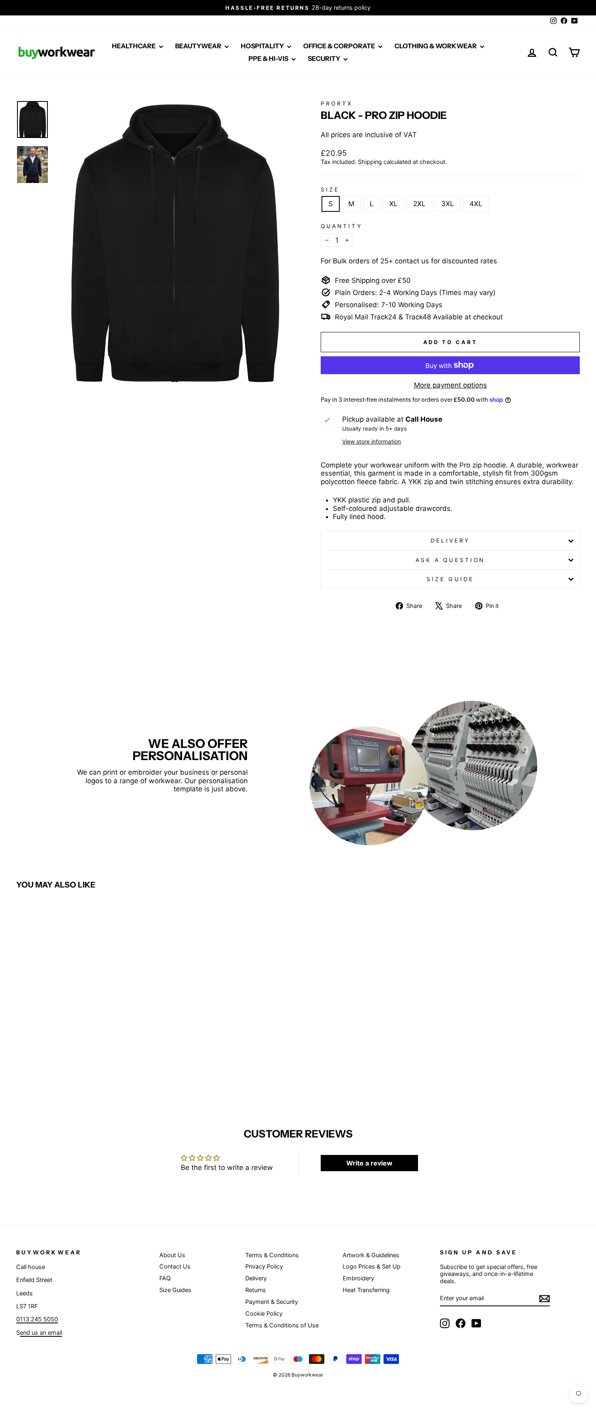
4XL (476, 204)
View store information (371, 441)
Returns (255, 1289)
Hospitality (263, 46)
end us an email (41, 1332)
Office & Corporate (339, 46)
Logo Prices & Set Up (372, 1266)
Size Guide (450, 579)
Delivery (450, 540)
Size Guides (175, 1289)
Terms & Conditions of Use (282, 1325)
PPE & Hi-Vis (269, 58)
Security (324, 58)
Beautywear (199, 46)
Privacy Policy (264, 1266)
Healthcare (134, 46)
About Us (172, 1255)
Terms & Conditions (272, 1255)
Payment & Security (271, 1301)
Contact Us (175, 1266)
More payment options (450, 385)
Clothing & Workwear (436, 46)
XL (393, 204)
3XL (447, 204)
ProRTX (337, 103)
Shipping (370, 161)
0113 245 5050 (37, 1319)
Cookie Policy (264, 1313)
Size (330, 189)
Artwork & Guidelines (371, 1255)
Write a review (369, 1163)
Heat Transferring (366, 1289)
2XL (419, 204)
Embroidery (358, 1278)
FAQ (165, 1278)
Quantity (341, 226)
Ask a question (450, 560)
